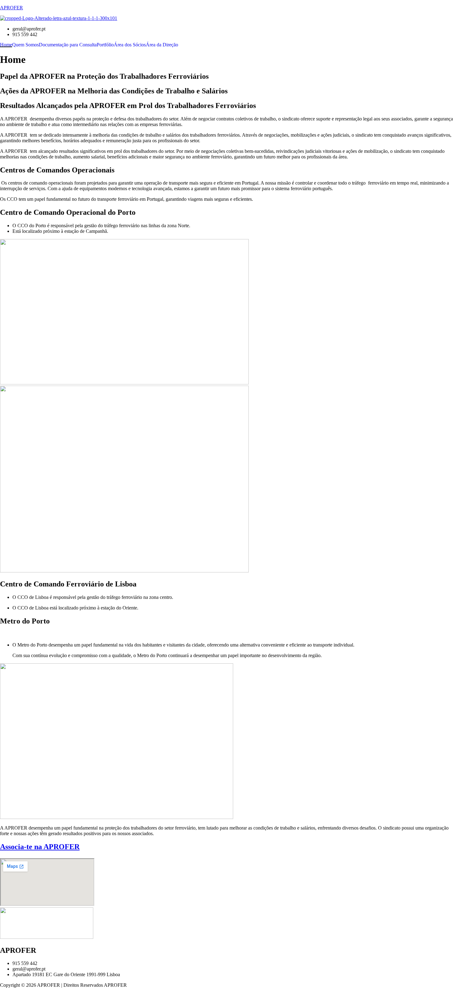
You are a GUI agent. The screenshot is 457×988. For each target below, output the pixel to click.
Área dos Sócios (130, 44)
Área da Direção (162, 44)
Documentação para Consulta (68, 44)
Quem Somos (25, 44)
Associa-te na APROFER (40, 847)
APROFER (11, 7)
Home (6, 44)
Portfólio (105, 44)
